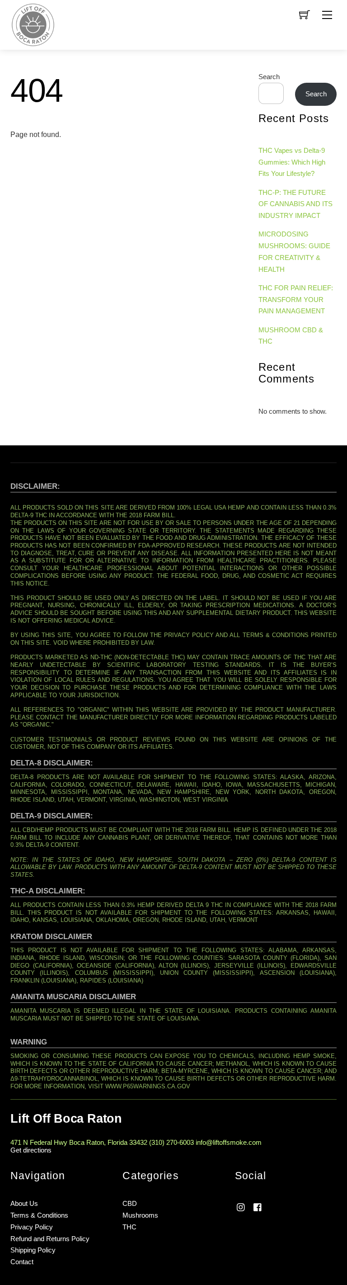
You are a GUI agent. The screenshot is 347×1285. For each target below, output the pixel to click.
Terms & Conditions (39, 1215)
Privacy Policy (31, 1227)
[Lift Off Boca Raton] (33, 24)
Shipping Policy (33, 1250)
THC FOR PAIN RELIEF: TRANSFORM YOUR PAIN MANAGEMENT (295, 299)
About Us (24, 1203)
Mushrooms (140, 1215)
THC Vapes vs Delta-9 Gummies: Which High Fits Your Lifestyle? (291, 162)
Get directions (31, 1150)
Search (269, 76)
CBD (129, 1203)
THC (129, 1227)
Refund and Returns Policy (49, 1238)
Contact (21, 1262)
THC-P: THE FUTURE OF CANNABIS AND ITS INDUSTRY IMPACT (295, 204)
